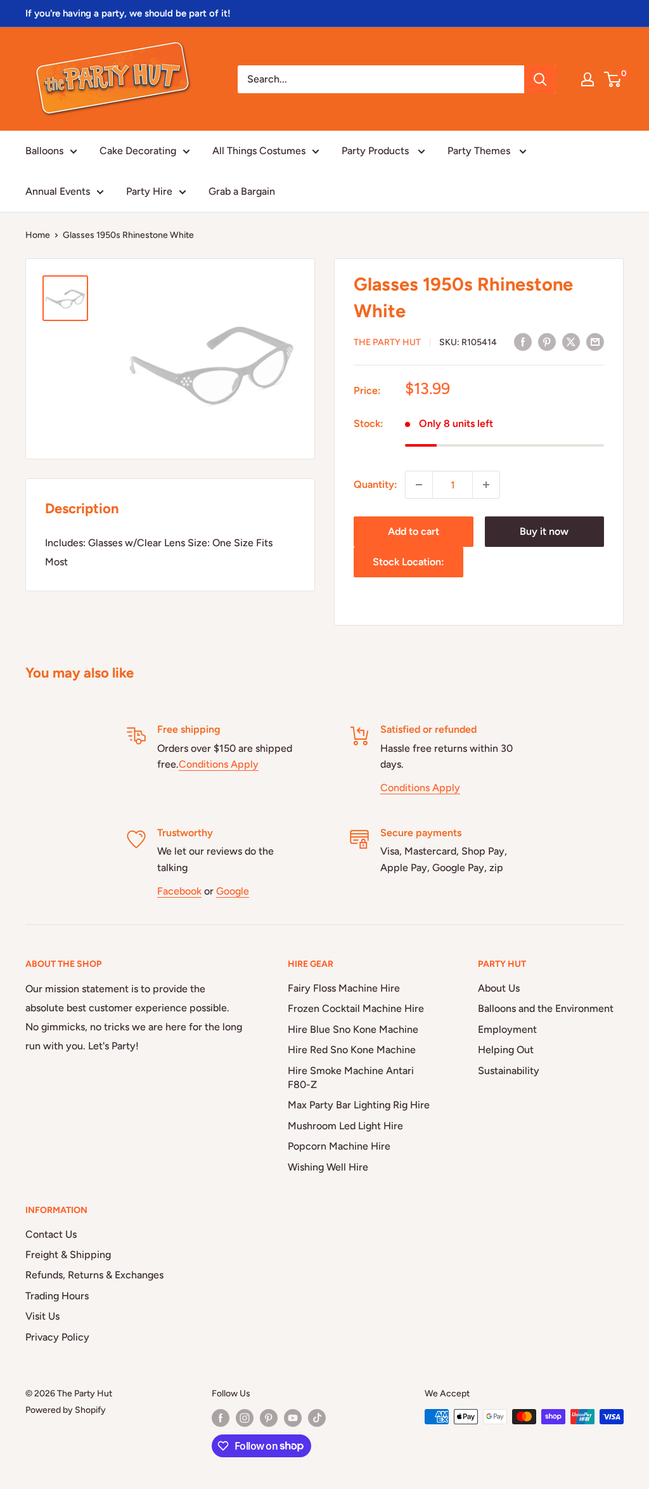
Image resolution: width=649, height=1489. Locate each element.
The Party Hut (387, 342)
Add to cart (413, 531)
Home (37, 235)
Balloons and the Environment (546, 1008)
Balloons (44, 151)
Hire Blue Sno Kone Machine (353, 1029)
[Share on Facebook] (523, 341)
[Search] (540, 79)
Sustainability (508, 1071)
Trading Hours (57, 1296)
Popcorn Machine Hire (339, 1146)
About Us (499, 988)
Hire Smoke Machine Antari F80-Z (351, 1078)
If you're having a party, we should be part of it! (128, 13)
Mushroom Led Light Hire (345, 1126)
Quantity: (375, 484)
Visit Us (42, 1316)
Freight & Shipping (68, 1255)
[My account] (587, 79)
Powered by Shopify (65, 1410)
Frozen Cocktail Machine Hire (356, 1008)
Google (232, 891)
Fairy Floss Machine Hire (344, 988)
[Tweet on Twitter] (571, 341)
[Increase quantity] (486, 484)
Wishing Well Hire (328, 1167)
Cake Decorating (138, 151)
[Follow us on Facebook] (220, 1418)
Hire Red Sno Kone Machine (352, 1050)
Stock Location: (408, 562)
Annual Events (57, 191)
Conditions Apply (219, 764)
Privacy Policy (57, 1337)
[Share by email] (595, 341)
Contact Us (51, 1234)
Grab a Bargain (242, 191)
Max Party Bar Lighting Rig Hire (359, 1105)
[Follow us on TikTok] (317, 1418)
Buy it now (544, 531)
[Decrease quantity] (419, 484)
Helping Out (506, 1050)
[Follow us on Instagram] (245, 1418)
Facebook (179, 891)
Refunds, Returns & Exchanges (94, 1275)
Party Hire (149, 191)
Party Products (376, 151)
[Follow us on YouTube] (293, 1418)
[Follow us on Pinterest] (269, 1418)
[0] (613, 79)
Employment (507, 1029)
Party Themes (480, 151)
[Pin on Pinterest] (547, 341)
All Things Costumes (258, 151)
